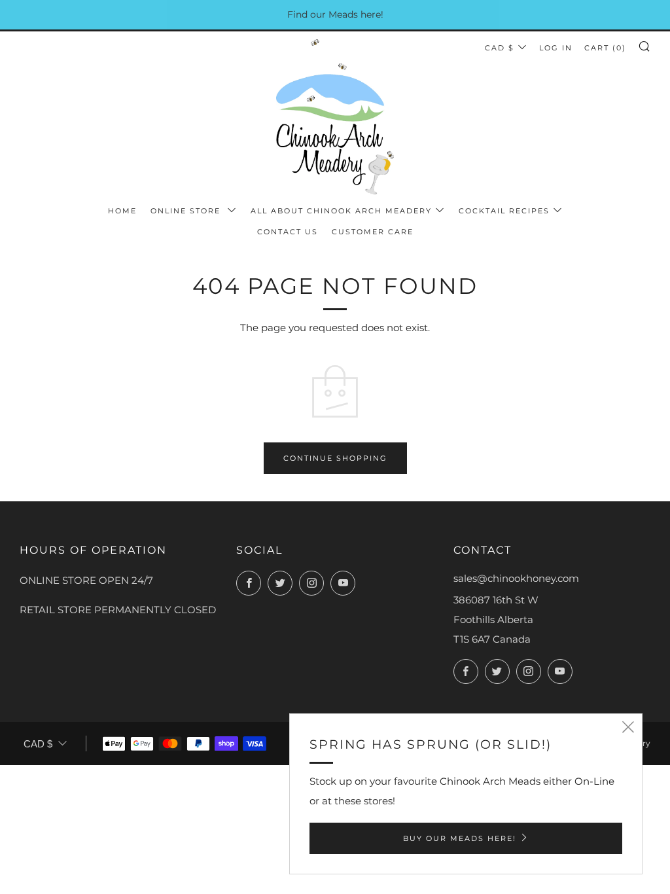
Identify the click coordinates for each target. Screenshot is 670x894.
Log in (556, 47)
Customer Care (373, 231)
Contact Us (287, 231)
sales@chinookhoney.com (516, 578)
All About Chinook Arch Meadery (341, 210)
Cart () (605, 47)
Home (122, 210)
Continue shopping (335, 458)
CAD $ (499, 47)
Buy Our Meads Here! (459, 838)
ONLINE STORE (187, 210)
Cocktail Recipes (504, 210)
